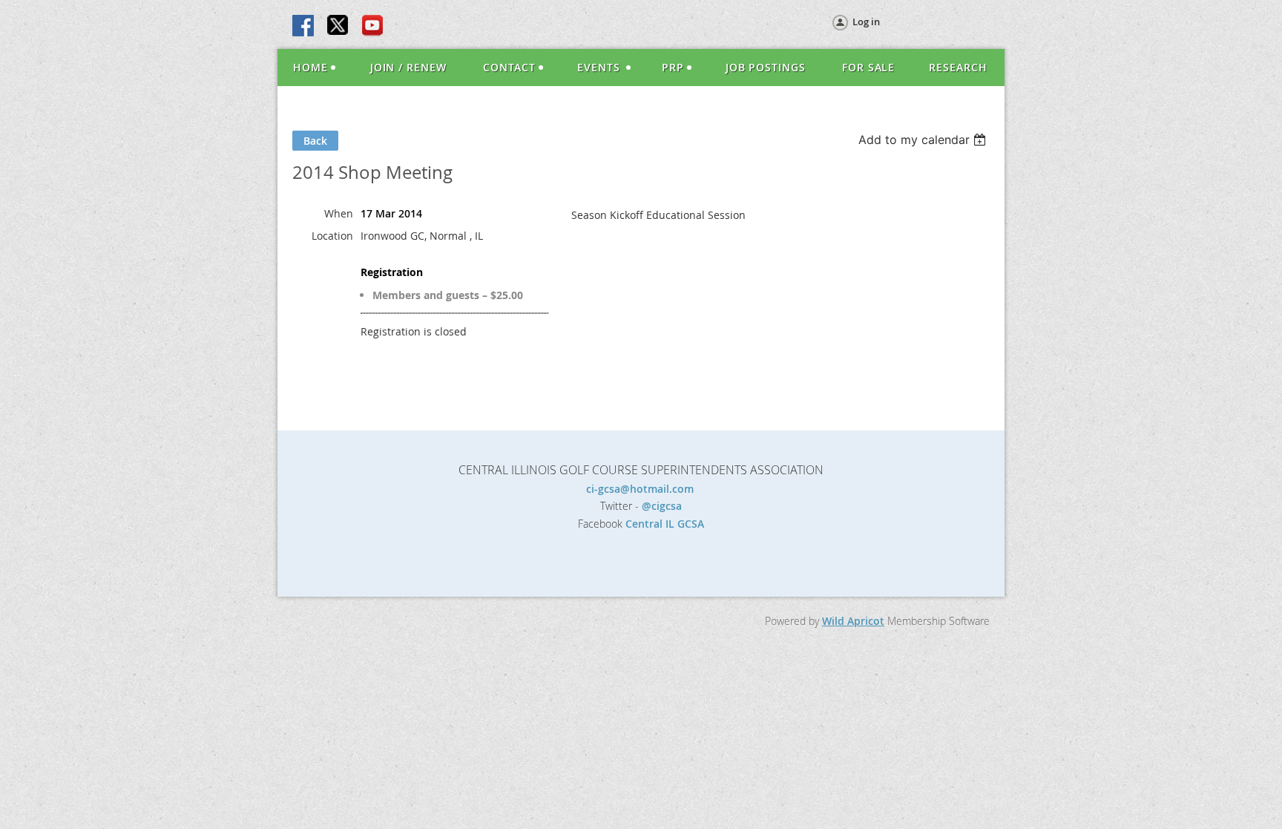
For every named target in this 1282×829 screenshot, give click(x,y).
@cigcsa (662, 506)
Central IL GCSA (664, 524)
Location (332, 236)
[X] (338, 27)
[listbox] (924, 139)
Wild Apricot (853, 621)
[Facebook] (304, 27)
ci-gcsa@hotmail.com (641, 489)
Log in (866, 21)
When (338, 213)
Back (315, 141)
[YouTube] (372, 27)
